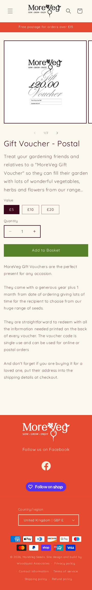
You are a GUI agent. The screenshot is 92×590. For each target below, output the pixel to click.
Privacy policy (64, 563)
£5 (11, 209)
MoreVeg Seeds (33, 557)
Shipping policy (36, 579)
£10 (30, 209)
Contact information (34, 571)
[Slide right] (57, 133)
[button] (10, 11)
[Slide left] (34, 133)
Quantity (11, 221)
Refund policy (62, 579)
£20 (50, 209)
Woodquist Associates (33, 563)
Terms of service (65, 571)
